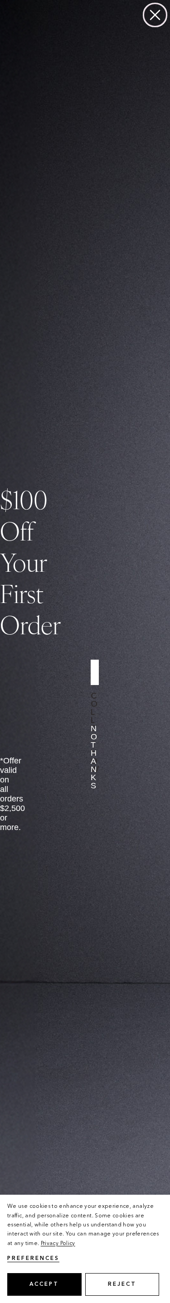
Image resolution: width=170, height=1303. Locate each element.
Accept (44, 1284)
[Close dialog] (155, 15)
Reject (122, 1284)
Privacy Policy (58, 1243)
